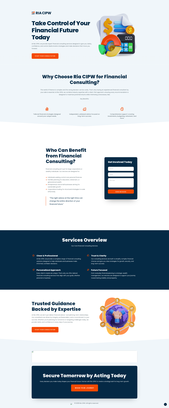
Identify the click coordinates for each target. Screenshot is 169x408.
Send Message (120, 192)
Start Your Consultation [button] (45, 56)
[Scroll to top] (165, 404)
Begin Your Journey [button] (84, 388)
